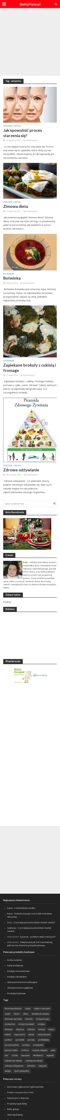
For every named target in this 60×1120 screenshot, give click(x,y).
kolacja (41, 1029)
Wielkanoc (38, 1055)
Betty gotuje (13, 1109)
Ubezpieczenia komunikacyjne (22, 982)
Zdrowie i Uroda (12, 126)
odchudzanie (44, 1034)
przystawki (38, 1045)
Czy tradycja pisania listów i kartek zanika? (34, 922)
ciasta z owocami (42, 1008)
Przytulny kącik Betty (17, 1103)
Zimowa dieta (15, 206)
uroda (15, 1055)
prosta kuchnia (12, 1045)
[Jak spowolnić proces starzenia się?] (30, 104)
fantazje (8, 1029)
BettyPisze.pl (30, 4)
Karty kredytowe (15, 965)
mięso (51, 1029)
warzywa (25, 1055)
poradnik (20, 1039)
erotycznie (10, 1024)
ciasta (27, 1008)
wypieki (50, 1055)
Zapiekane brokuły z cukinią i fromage (29, 368)
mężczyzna (19, 1034)
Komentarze (32, 140)
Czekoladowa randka (24, 908)
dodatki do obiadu (40, 1013)
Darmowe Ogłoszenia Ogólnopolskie (25, 1086)
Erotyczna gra (42, 1019)
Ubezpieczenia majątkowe (20, 987)
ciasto (7, 1013)
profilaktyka (43, 1039)
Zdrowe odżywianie (21, 469)
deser (17, 1013)
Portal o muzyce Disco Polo (20, 1092)
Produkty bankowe (16, 993)
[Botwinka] (30, 251)
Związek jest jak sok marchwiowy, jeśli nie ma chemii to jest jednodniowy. (30, 944)
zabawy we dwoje (34, 1060)
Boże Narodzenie (13, 1008)
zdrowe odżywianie (14, 1065)
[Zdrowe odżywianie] (30, 429)
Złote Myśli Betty (15, 1114)
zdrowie (31, 1065)
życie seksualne (21, 1071)
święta (8, 1071)
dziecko (29, 1019)
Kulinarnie (8, 274)
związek (42, 1065)
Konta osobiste (14, 960)
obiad (31, 1034)
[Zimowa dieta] (30, 180)
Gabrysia (11, 927)
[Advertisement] (30, 41)
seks (53, 1050)
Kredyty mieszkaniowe (18, 971)
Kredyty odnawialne (17, 976)
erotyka (41, 1024)
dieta (25, 1013)
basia (10, 908)
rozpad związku (39, 1050)
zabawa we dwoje (13, 1060)
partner (8, 1039)
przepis (26, 1045)
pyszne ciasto (11, 1050)
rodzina (25, 1050)
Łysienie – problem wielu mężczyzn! (37, 936)
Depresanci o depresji (18, 1098)
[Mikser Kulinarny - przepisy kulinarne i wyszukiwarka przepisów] (23, 675)
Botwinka (12, 278)
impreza (20, 1029)
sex (6, 1055)
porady (31, 1039)
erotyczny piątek (26, 1024)
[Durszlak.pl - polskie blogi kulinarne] (40, 675)
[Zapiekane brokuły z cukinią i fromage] (30, 331)
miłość (8, 1034)
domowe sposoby (13, 1019)
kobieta (31, 1029)
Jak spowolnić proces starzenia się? (22, 133)
